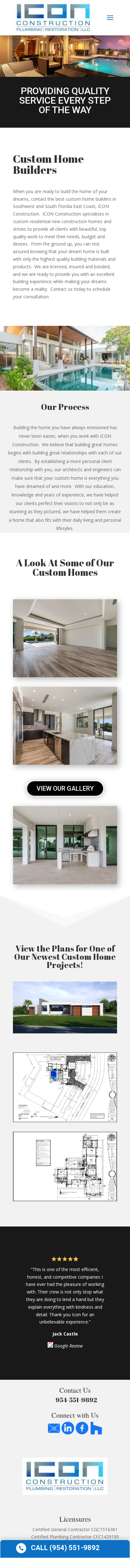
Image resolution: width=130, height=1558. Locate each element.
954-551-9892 (75, 1400)
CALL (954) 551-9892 (65, 1548)
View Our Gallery (65, 788)
